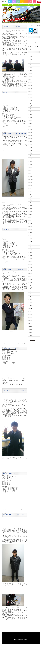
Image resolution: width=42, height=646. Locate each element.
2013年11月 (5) (30, 287)
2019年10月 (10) (30, 179)
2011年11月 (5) (30, 323)
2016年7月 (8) (30, 238)
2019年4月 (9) (30, 188)
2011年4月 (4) (30, 334)
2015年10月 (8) (30, 252)
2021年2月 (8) (30, 155)
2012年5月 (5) (30, 314)
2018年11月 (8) (30, 196)
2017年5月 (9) (30, 223)
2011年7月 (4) (30, 329)
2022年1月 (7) (30, 138)
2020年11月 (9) (30, 159)
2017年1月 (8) (30, 229)
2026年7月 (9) (30, 56)
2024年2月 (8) (30, 100)
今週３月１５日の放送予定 (9, 348)
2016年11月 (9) (30, 232)
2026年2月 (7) (30, 64)
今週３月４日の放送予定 (9, 473)
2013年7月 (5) (30, 293)
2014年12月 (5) (30, 267)
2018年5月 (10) (30, 205)
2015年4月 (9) (30, 261)
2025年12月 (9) (30, 67)
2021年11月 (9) (30, 141)
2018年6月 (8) (30, 203)
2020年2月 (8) (30, 173)
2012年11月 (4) (30, 305)
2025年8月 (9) (30, 73)
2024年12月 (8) (30, 85)
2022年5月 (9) (30, 132)
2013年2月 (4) (30, 300)
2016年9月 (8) (30, 235)
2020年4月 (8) (30, 170)
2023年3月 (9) (30, 117)
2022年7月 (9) (30, 129)
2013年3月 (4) (30, 299)
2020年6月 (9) (30, 167)
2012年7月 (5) (30, 311)
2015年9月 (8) (30, 253)
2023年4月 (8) (30, 115)
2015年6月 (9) (30, 258)
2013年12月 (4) (30, 285)
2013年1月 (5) (30, 302)
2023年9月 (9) (30, 108)
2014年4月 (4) (30, 279)
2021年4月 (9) (30, 152)
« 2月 (30, 49)
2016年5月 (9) (30, 241)
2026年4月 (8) (30, 61)
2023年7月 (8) (30, 111)
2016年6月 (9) (30, 240)
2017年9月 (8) (30, 217)
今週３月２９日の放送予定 (9, 92)
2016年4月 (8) (30, 243)
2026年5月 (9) (30, 59)
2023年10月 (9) (30, 106)
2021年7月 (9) (30, 147)
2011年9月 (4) (30, 326)
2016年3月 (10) (30, 244)
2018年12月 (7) (30, 194)
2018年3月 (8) (30, 208)
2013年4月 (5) (30, 297)
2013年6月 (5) (30, 294)
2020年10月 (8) (30, 161)
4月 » (37, 49)
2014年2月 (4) (30, 282)
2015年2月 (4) (30, 264)
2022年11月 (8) (30, 123)
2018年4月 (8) (30, 206)
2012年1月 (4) (30, 320)
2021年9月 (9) (30, 144)
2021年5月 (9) (30, 150)
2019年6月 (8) (30, 185)
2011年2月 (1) (30, 337)
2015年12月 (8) (30, 249)
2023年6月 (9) (30, 112)
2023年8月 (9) (30, 109)
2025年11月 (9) (30, 68)
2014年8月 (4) (30, 273)
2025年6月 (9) (30, 76)
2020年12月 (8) (30, 158)
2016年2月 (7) (30, 246)
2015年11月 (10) (30, 250)
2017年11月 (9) (30, 214)
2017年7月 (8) (30, 220)
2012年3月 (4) (30, 317)
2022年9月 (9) (30, 126)
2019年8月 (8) (30, 182)
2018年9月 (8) (30, 199)
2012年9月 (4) (30, 308)
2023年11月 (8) (30, 105)
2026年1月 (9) (30, 65)
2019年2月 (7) (30, 191)
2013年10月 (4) (30, 288)
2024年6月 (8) (30, 94)
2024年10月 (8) (30, 88)
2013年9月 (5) (30, 290)
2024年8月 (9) (30, 91)
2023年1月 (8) (30, 120)
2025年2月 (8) (30, 82)
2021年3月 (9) (30, 153)
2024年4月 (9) (30, 97)
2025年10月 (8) (30, 70)
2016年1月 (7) (30, 247)
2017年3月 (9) (30, 226)
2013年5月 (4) (30, 296)
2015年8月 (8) (30, 255)
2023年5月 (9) (30, 114)
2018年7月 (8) (30, 202)
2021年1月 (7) (30, 156)
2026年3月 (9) (30, 62)
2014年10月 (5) (30, 270)
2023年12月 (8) (30, 103)
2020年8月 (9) (30, 164)
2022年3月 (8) (30, 135)
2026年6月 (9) (30, 58)
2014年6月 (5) (30, 276)
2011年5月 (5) (30, 332)
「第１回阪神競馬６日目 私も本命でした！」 (14, 269)
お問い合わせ (39, 1)
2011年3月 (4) (30, 335)
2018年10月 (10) (30, 197)
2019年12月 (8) (30, 176)
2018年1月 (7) (30, 211)
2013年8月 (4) (30, 291)
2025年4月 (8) (30, 79)
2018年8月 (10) (30, 200)
